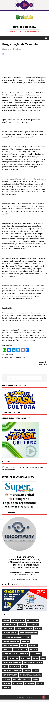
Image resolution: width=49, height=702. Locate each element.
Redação (18, 49)
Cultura (25, 641)
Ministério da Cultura (12, 662)
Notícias (6, 679)
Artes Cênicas (32, 620)
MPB (4, 667)
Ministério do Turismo (33, 662)
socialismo (17, 683)
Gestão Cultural (20, 650)
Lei (4, 658)
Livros (35, 658)
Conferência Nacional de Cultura (16, 637)
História (33, 650)
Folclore (7, 650)
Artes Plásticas (9, 624)
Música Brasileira (10, 675)
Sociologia (29, 683)
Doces (23, 646)
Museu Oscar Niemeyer (12, 671)
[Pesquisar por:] (25, 378)
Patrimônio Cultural (21, 679)
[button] (45, 37)
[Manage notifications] (43, 697)
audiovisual (8, 629)
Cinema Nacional (10, 633)
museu (24, 667)
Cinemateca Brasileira (28, 633)
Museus (27, 671)
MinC (43, 658)
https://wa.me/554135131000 (24, 575)
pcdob (35, 679)
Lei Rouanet (13, 658)
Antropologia (18, 620)
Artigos (22, 624)
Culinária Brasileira (11, 641)
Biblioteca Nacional (24, 629)
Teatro (40, 683)
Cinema (38, 629)
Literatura (25, 658)
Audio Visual (33, 624)
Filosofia (32, 646)
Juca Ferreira (36, 654)
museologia (14, 667)
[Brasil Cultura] (24, 21)
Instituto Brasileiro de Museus (15, 654)
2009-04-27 (8, 49)
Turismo (6, 688)
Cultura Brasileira (10, 646)
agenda (6, 620)
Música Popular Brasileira (30, 675)
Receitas (6, 683)
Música (35, 671)
